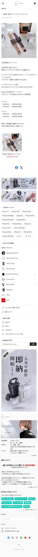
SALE (8, 300)
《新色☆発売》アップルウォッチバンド (15, 14)
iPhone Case (10, 263)
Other (8, 295)
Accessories (10, 279)
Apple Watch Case (12, 258)
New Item (9, 248)
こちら (12, 453)
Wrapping (9, 289)
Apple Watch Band (12, 253)
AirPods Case (10, 269)
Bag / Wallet (10, 284)
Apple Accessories (12, 274)
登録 (33, 344)
